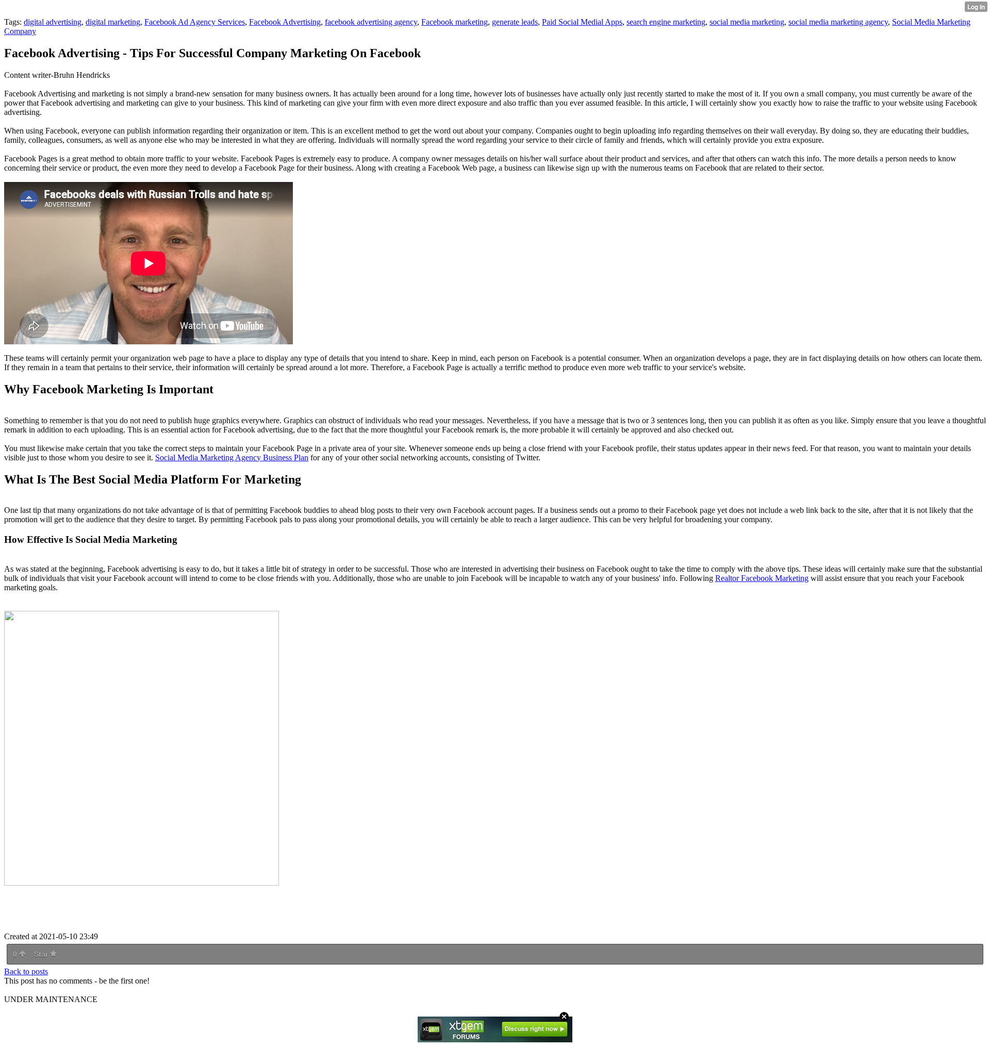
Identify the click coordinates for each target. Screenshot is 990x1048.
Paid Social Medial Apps (582, 22)
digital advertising (52, 22)
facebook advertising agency (371, 22)
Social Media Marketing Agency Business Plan (231, 457)
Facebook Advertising (285, 22)
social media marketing (747, 22)
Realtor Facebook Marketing (761, 578)
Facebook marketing (454, 22)
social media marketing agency (838, 22)
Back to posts (26, 971)
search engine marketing (665, 22)
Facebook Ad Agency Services (194, 22)
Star (42, 954)
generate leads (515, 22)
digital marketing (113, 22)
